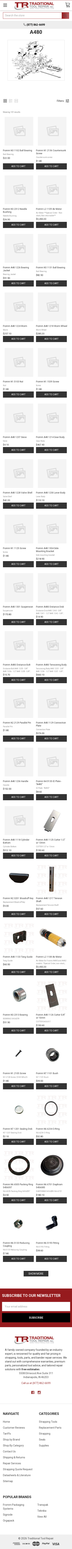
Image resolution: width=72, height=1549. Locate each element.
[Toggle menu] (5, 5)
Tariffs (7, 1433)
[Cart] (67, 5)
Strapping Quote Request (17, 1469)
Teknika (41, 1510)
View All (42, 1516)
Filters (60, 100)
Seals (42, 1439)
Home (6, 1421)
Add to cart (18, 166)
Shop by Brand (11, 1439)
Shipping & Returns (14, 1457)
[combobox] (36, 15)
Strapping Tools (48, 1421)
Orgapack (8, 1520)
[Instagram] (39, 1392)
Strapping (44, 1433)
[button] (5, 101)
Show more (36, 1273)
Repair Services (12, 1463)
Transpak (42, 1504)
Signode (8, 1514)
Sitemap (8, 1481)
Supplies (44, 1445)
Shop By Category (13, 1445)
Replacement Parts (50, 1427)
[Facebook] (33, 1392)
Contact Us (9, 1451)
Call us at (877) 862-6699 (36, 1383)
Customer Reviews (14, 1427)
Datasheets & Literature (17, 1475)
